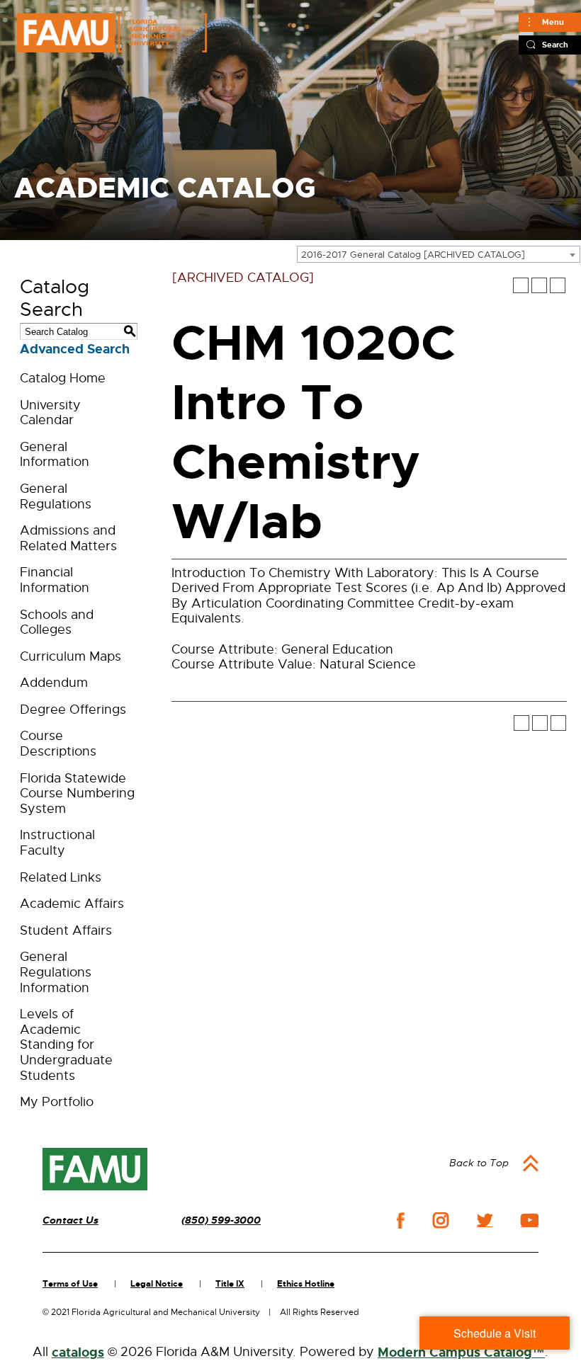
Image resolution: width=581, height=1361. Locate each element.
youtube (529, 1220)
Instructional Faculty (57, 842)
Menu (553, 22)
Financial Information (54, 580)
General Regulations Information (55, 972)
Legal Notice (156, 1283)
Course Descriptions (58, 743)
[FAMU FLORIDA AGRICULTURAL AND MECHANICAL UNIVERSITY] (112, 32)
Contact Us (70, 1220)
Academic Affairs (72, 903)
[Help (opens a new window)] (557, 285)
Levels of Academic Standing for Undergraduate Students (66, 1044)
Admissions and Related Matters (68, 538)
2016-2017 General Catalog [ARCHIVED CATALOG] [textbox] (413, 255)
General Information (54, 454)
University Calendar (50, 412)
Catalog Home (63, 378)
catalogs (78, 1352)
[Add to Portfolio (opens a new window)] (521, 285)
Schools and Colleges (57, 622)
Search (555, 45)
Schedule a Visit (494, 1333)
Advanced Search (75, 349)
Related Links (60, 877)
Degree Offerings (73, 709)
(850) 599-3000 (221, 1220)
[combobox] (438, 254)
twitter (484, 1220)
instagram (441, 1220)
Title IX (229, 1283)
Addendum (54, 682)
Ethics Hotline (305, 1283)
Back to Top (479, 1162)
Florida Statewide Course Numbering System (77, 793)
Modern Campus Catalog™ (461, 1352)
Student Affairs (66, 930)
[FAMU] (95, 1169)
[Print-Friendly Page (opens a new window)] (539, 285)
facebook (401, 1220)
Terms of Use (70, 1283)
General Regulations (55, 496)
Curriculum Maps (70, 656)
